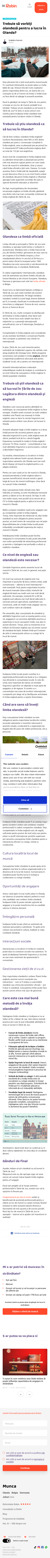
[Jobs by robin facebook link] (42, 1547)
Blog (5, 1514)
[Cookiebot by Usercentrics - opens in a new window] (35, 747)
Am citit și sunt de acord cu (25, 1460)
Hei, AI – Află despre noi (14, 1523)
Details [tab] (25, 754)
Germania (24, 1492)
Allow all (25, 800)
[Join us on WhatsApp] (45, 1547)
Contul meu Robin (12, 1537)
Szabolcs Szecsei (15, 40)
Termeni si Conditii (9, 1552)
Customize (24, 809)
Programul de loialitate (14, 1519)
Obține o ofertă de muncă (25, 1311)
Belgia (15, 1492)
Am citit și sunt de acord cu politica (25, 1454)
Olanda (6, 1492)
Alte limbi (29, 1537)
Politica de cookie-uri (10, 1554)
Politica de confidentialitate (12, 1550)
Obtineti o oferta (41, 7)
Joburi (8, 1497)
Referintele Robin (17, 1504)
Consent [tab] (9, 754)
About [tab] (41, 754)
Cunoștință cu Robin (12, 1509)
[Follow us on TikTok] (36, 1547)
